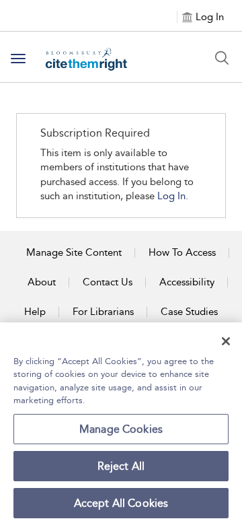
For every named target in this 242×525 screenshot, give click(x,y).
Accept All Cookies (121, 503)
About (42, 282)
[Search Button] (222, 58)
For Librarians (103, 312)
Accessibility (186, 282)
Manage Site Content (74, 252)
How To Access (182, 252)
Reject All (121, 466)
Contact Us (107, 282)
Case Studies (189, 312)
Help (35, 312)
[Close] (226, 341)
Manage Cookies (121, 429)
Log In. (172, 196)
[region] (121, 423)
